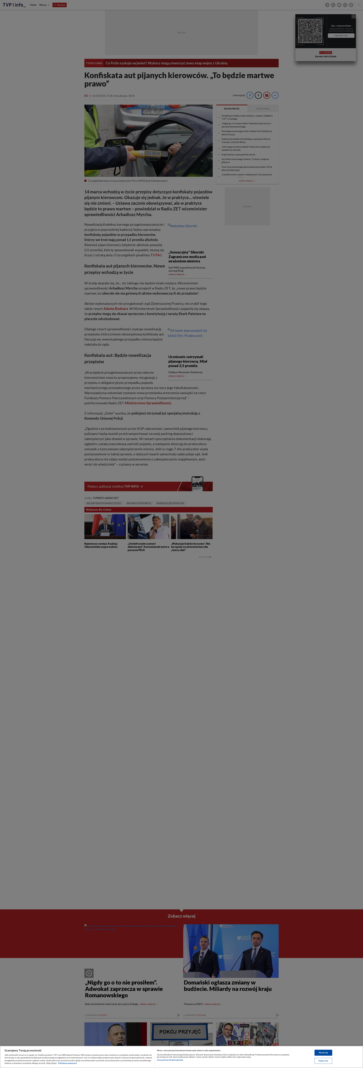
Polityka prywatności (67, 1063)
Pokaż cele (323, 1060)
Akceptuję (323, 1052)
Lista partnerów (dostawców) (170, 1060)
